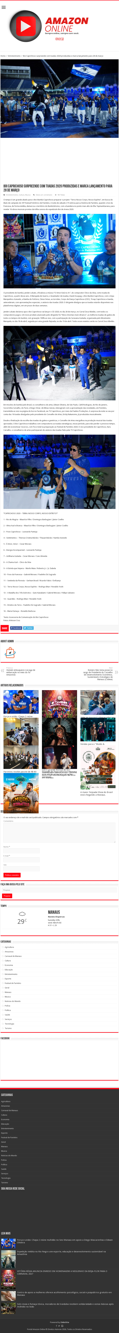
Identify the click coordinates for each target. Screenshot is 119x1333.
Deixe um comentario (44, 195)
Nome (6, 847)
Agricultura (9, 947)
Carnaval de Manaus (13, 956)
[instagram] (62, 1326)
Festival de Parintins (13, 983)
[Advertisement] (59, 162)
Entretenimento (14, 56)
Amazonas (9, 952)
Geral (7, 988)
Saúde (7, 1015)
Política (8, 1010)
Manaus (8, 992)
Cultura (21, 195)
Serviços (8, 1019)
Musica (27, 195)
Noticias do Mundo (13, 1001)
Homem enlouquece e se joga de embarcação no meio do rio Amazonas (20, 671)
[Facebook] (56, 1326)
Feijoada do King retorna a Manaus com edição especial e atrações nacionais (59, 774)
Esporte (8, 979)
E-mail (6, 856)
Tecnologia (9, 1024)
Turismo (8, 1028)
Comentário (8, 821)
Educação (9, 970)
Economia (9, 965)
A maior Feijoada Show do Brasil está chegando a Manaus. (96, 793)
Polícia (7, 1006)
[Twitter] (59, 1326)
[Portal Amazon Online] (59, 25)
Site (5, 865)
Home (3, 56)
